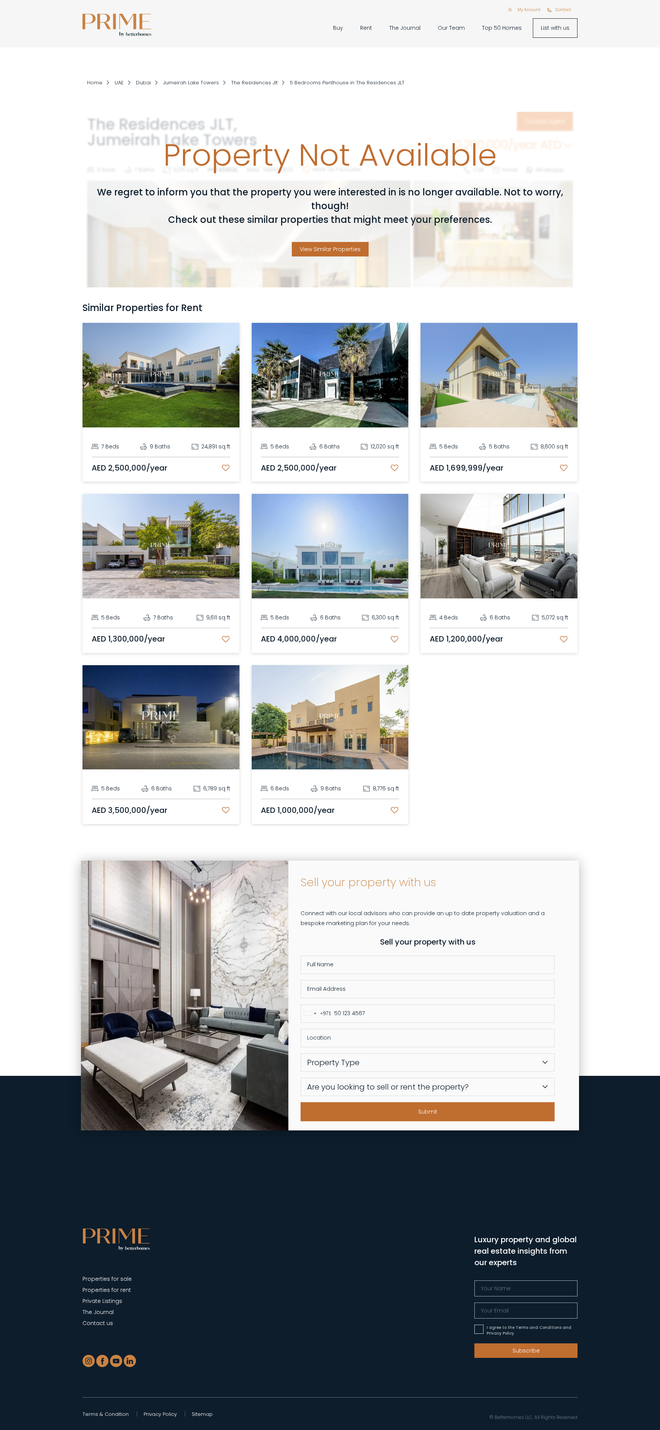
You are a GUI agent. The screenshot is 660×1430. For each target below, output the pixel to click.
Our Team (451, 28)
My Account (529, 10)
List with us (555, 28)
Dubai (143, 82)
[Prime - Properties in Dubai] (116, 1239)
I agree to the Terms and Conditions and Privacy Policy (529, 1330)
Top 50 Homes (502, 28)
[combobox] (316, 1013)
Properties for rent (106, 1290)
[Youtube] (116, 1361)
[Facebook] (102, 1361)
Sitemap (202, 1414)
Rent (366, 28)
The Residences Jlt (254, 82)
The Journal (405, 28)
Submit (427, 1112)
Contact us (97, 1323)
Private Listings (102, 1301)
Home (94, 82)
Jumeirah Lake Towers (191, 82)
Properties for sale (107, 1279)
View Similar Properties (330, 249)
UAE (119, 82)
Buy (338, 28)
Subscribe (526, 1350)
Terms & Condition (105, 1414)
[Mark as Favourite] (225, 468)
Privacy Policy (160, 1414)
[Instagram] (88, 1361)
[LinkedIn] (130, 1361)
